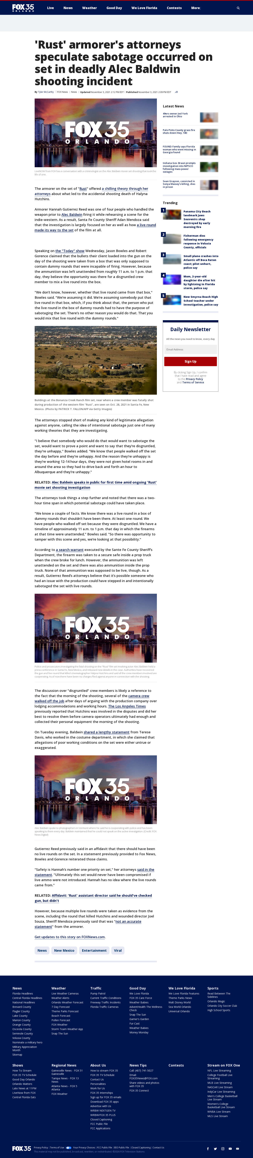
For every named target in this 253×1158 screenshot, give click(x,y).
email (238, 1149)
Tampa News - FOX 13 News (65, 1080)
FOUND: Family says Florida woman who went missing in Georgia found (179, 149)
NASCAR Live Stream (220, 1087)
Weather (58, 988)
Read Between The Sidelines (218, 995)
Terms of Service (193, 382)
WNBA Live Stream (218, 1111)
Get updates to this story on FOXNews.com (70, 937)
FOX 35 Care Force (140, 998)
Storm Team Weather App (67, 1029)
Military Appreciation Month (24, 1048)
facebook (208, 1149)
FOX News (62, 92)
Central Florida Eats (24, 1097)
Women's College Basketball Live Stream (221, 1105)
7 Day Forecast (60, 1007)
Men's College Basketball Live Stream (222, 1097)
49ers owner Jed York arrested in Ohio (175, 115)
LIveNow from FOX (24, 1092)
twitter (215, 1149)
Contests (176, 1065)
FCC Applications (100, 1128)
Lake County (19, 1015)
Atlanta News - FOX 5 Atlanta (64, 1087)
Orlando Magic (216, 1001)
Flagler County (21, 1011)
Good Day (137, 988)
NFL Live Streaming (219, 1070)
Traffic (95, 988)
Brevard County (21, 1007)
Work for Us (97, 1088)
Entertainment (94, 950)
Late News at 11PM (24, 1088)
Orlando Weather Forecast (67, 1002)
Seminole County (22, 1033)
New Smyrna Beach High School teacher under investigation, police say (201, 300)
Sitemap (17, 1054)
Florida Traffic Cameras (104, 1007)
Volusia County (21, 1038)
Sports (212, 988)
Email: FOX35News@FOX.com (143, 1076)
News (74, 92)
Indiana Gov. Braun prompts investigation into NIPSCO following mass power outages (179, 167)
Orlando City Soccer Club (222, 1005)
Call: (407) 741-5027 (141, 1070)
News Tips (138, 1065)
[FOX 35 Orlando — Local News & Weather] (24, 8)
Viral (118, 950)
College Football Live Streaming (219, 1076)
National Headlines (23, 1002)
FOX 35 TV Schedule (24, 1075)
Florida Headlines (22, 993)
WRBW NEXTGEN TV (102, 1110)
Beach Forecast (60, 1015)
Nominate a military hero (27, 1042)
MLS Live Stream (217, 1116)
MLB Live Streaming (219, 1082)
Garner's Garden (139, 1019)
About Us (98, 1065)
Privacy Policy (194, 379)
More (195, 8)
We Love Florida (139, 993)
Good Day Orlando (23, 1079)
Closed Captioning (101, 1119)
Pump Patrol (97, 993)
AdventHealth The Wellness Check (145, 1008)
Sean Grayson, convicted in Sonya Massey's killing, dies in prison (179, 184)
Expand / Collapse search (238, 8)
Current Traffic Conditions (105, 998)
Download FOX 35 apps (104, 1101)
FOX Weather (59, 1024)
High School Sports (218, 1010)
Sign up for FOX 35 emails (105, 1097)
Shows (17, 1065)
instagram (223, 1149)
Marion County (21, 1020)
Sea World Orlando (180, 1007)
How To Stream (21, 1070)
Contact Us (97, 1079)
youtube (230, 1149)
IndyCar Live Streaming (221, 1091)
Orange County (21, 1024)
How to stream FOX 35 (104, 1070)
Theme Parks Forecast (65, 1011)
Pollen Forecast (60, 1020)
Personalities (98, 1084)
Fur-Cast (134, 1023)
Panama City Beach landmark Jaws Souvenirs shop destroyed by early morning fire (197, 219)
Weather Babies (139, 1002)
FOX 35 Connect (139, 1090)
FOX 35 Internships (101, 1092)
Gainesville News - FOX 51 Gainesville (67, 1072)
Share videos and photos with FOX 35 (144, 1084)
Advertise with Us (100, 1106)
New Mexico (64, 950)
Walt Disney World (180, 1002)
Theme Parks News (180, 998)
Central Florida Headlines (27, 998)
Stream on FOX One (223, 1065)
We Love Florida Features (184, 993)
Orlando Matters (22, 1084)
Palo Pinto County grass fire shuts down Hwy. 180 (179, 131)
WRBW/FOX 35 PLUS (103, 1115)
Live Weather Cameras (65, 993)
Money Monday (138, 1032)
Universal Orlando (179, 1011)
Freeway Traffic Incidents (105, 1002)
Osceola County (21, 1029)
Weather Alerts (60, 998)
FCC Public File (99, 1124)
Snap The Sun (59, 1033)
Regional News (63, 1065)
